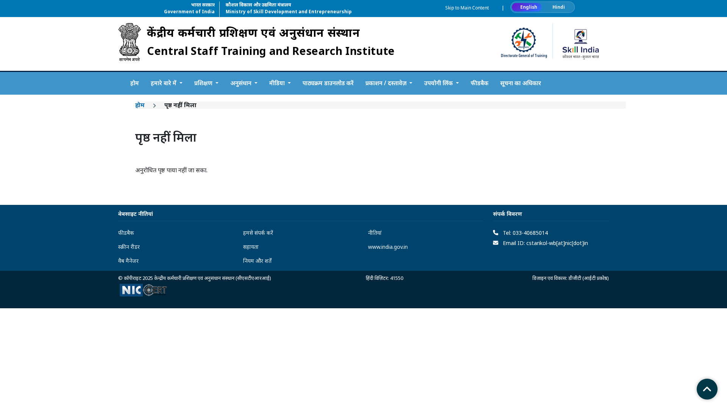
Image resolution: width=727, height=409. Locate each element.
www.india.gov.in (388, 246)
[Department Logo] (129, 44)
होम (134, 83)
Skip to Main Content (467, 8)
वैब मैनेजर (128, 260)
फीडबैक (479, 83)
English (528, 7)
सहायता (251, 246)
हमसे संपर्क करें (258, 232)
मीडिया (277, 83)
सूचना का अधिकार (520, 83)
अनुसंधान (241, 83)
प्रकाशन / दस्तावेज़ (386, 83)
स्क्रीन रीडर (129, 246)
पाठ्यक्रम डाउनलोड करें (328, 83)
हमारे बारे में (164, 83)
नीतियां (375, 232)
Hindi (558, 7)
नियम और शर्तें (257, 260)
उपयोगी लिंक (439, 83)
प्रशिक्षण (204, 83)
